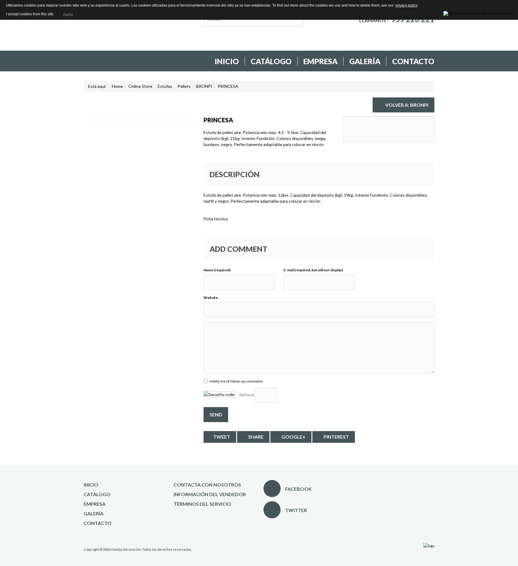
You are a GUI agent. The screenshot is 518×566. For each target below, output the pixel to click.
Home (117, 86)
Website (211, 297)
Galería (364, 61)
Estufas (165, 86)
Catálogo (271, 61)
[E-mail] (433, 102)
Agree (68, 13)
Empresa (320, 61)
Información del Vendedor (210, 494)
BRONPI (204, 86)
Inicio (227, 61)
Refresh (246, 394)
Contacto (413, 61)
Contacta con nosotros (207, 484)
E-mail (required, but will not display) (313, 270)
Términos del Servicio (202, 504)
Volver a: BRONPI (406, 105)
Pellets (184, 86)
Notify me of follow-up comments (236, 381)
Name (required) (217, 270)
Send (216, 414)
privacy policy (406, 5)
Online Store (140, 86)
